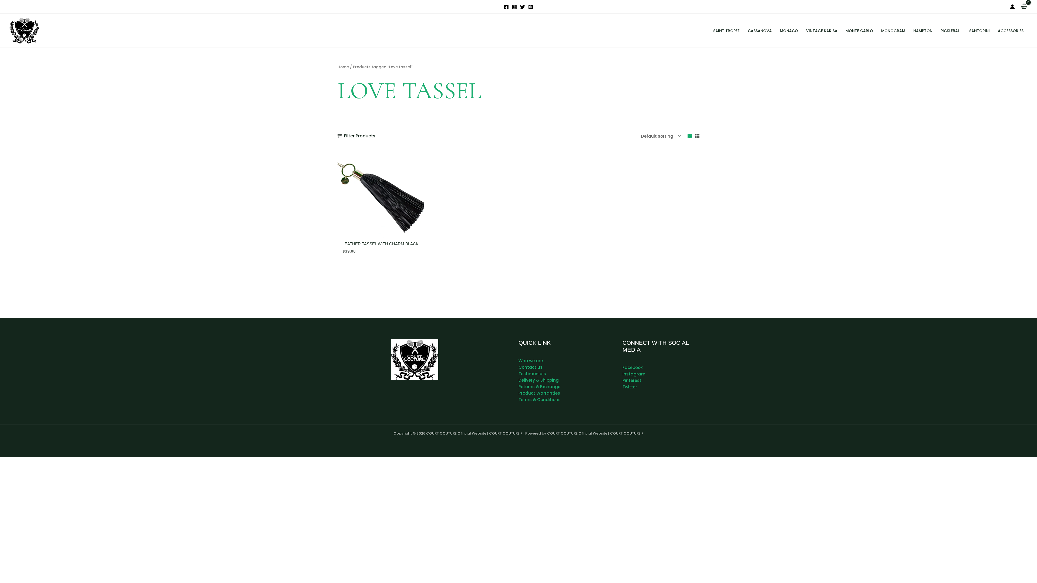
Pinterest (631, 380)
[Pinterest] (530, 7)
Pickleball (951, 30)
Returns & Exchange (539, 386)
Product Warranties (539, 393)
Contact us (530, 367)
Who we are (530, 361)
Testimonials (532, 374)
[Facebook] (506, 7)
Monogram (893, 30)
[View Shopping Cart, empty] (1024, 6)
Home (343, 67)
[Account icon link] (1012, 6)
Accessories (1010, 30)
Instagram (633, 374)
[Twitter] (522, 7)
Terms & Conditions (539, 399)
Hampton (922, 30)
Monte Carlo (859, 30)
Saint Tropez (726, 30)
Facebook (632, 367)
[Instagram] (514, 7)
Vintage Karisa (821, 30)
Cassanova (760, 30)
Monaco (789, 30)
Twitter (629, 387)
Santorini (979, 30)
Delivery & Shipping (538, 380)
